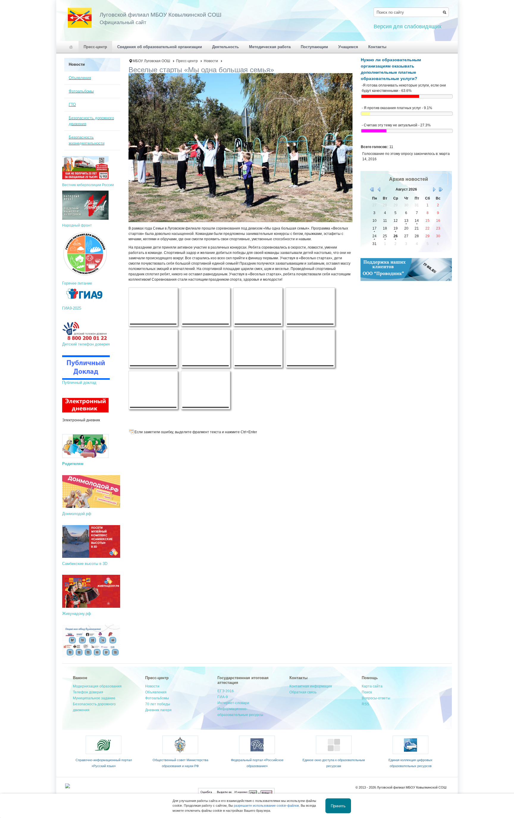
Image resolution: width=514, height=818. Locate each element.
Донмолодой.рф (76, 513)
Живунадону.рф (76, 613)
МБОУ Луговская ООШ (151, 61)
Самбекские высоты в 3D (84, 563)
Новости (211, 61)
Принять (338, 805)
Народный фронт (77, 225)
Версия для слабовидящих (407, 26)
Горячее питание (77, 283)
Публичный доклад (79, 382)
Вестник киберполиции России (88, 185)
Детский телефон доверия (86, 344)
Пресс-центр (187, 61)
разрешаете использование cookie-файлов (266, 805)
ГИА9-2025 (71, 308)
